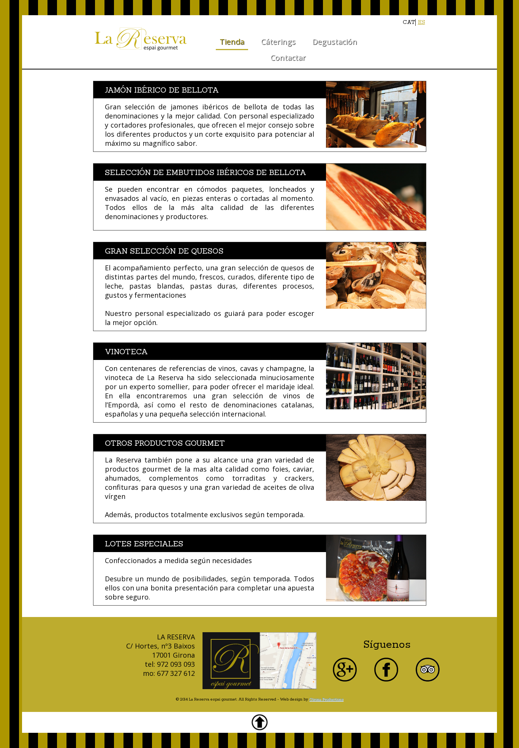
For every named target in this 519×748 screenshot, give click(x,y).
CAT (409, 22)
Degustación (334, 41)
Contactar (288, 57)
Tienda (232, 41)
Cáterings (278, 41)
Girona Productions (326, 699)
